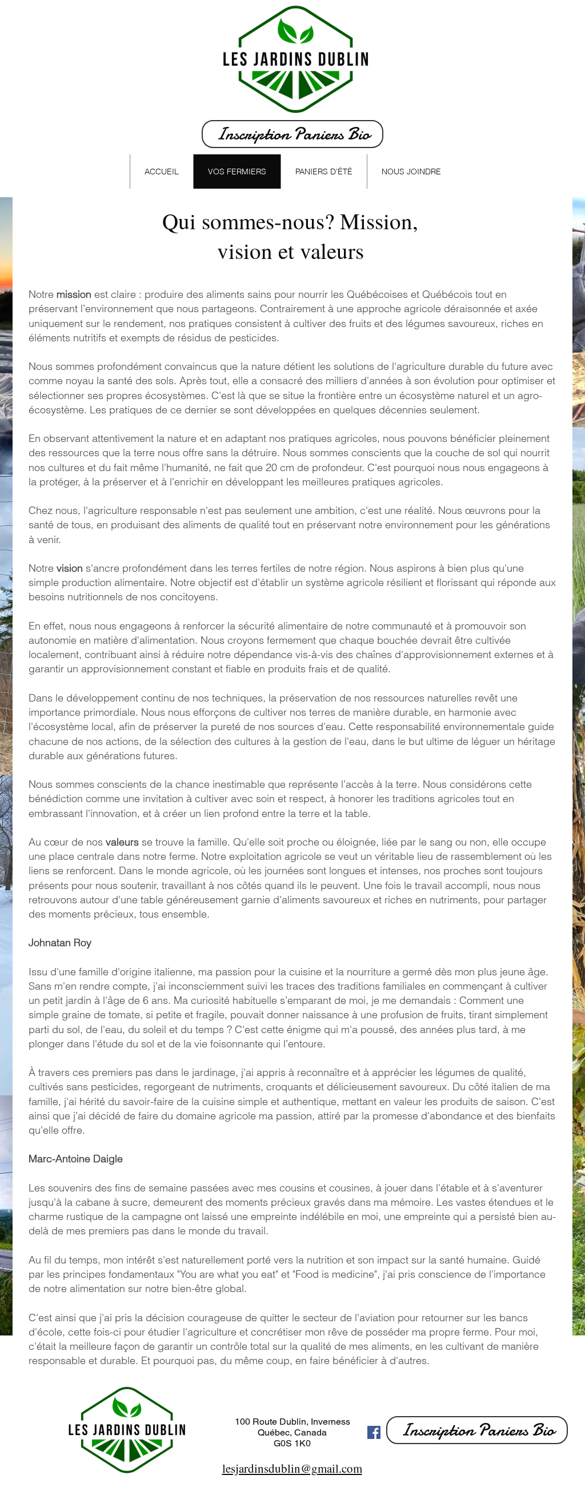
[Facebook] (373, 1432)
